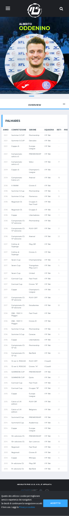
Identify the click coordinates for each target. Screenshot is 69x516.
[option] (34, 64)
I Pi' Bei (47, 135)
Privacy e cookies (27, 507)
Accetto (55, 503)
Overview (34, 105)
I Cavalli (47, 361)
